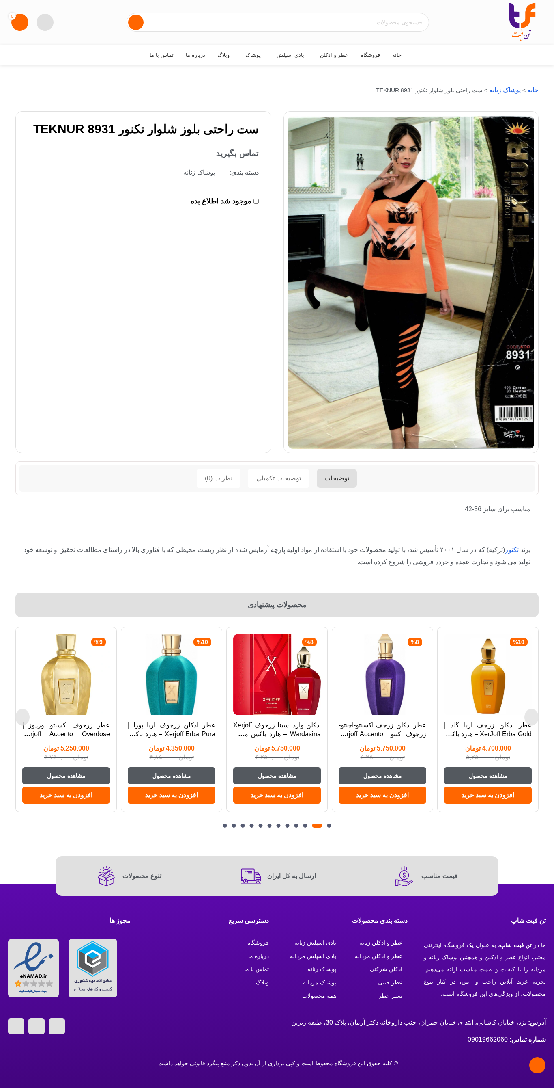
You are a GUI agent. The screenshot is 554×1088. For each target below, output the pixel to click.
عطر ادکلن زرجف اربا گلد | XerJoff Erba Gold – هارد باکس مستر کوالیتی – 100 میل (488, 734)
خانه (533, 90)
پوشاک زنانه (505, 90)
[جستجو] (136, 22)
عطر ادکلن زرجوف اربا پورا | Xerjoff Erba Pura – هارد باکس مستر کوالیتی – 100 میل (171, 734)
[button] (488, 795)
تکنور (512, 549)
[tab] (337, 478)
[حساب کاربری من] (45, 22)
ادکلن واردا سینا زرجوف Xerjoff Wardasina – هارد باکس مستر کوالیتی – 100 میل (277, 734)
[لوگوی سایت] (522, 21)
